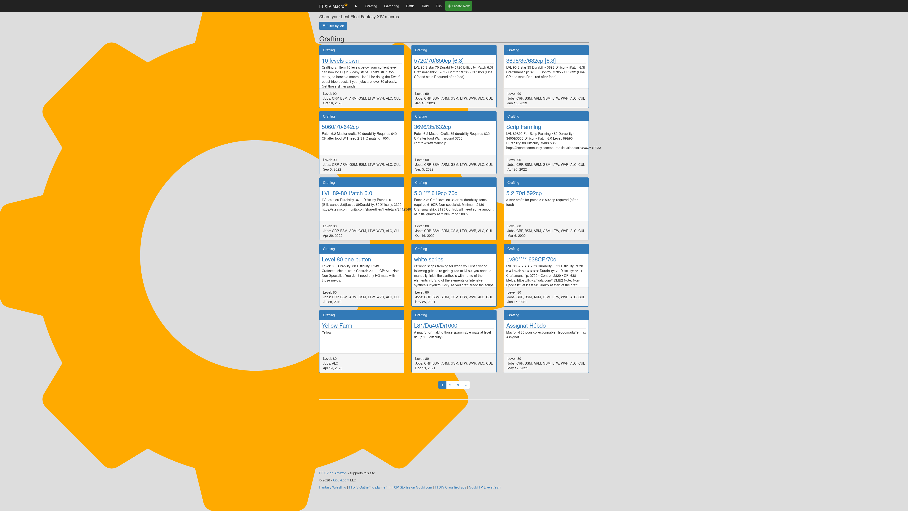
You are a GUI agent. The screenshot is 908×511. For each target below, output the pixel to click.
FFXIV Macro (331, 6)
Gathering (391, 6)
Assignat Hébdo (526, 325)
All (356, 6)
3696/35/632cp (432, 126)
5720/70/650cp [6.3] (439, 60)
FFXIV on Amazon (333, 473)
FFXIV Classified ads (450, 487)
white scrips (428, 259)
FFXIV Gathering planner (368, 487)
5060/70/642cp (340, 126)
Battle (410, 6)
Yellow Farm (337, 325)
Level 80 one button (346, 259)
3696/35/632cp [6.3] (531, 60)
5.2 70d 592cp (524, 193)
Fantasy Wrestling (332, 487)
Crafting (371, 6)
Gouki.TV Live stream (485, 487)
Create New (460, 6)
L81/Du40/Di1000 (435, 325)
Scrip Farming (523, 126)
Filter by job (335, 25)
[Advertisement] (454, 437)
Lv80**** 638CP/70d (531, 259)
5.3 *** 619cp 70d (436, 193)
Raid (425, 6)
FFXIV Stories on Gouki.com (410, 487)
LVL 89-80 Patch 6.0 (347, 193)
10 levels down (340, 60)
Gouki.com (341, 480)
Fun (439, 6)
